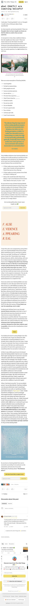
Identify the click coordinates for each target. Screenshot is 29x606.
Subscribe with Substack (15, 581)
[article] (14, 550)
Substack (8, 603)
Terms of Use (21, 584)
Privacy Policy (14, 587)
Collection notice (22, 596)
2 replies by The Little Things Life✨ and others (16, 530)
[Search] (26, 544)
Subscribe (21, 2)
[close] (25, 557)
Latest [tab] (6, 543)
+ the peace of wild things (7, 549)
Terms (16, 596)
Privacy (12, 596)
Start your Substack (11, 599)
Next (24, 494)
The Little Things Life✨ (9, 14)
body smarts (16, 391)
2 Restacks (16, 484)
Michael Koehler (8, 516)
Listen (26, 14)
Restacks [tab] (10, 503)
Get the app (21, 599)
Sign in (26, 2)
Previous (5, 494)
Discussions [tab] (11, 543)
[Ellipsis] (27, 516)
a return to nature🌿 (8, 547)
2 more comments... (5, 537)
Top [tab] (2, 543)
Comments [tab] (4, 503)
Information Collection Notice (17, 585)
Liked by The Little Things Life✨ (11, 517)
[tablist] (7, 503)
